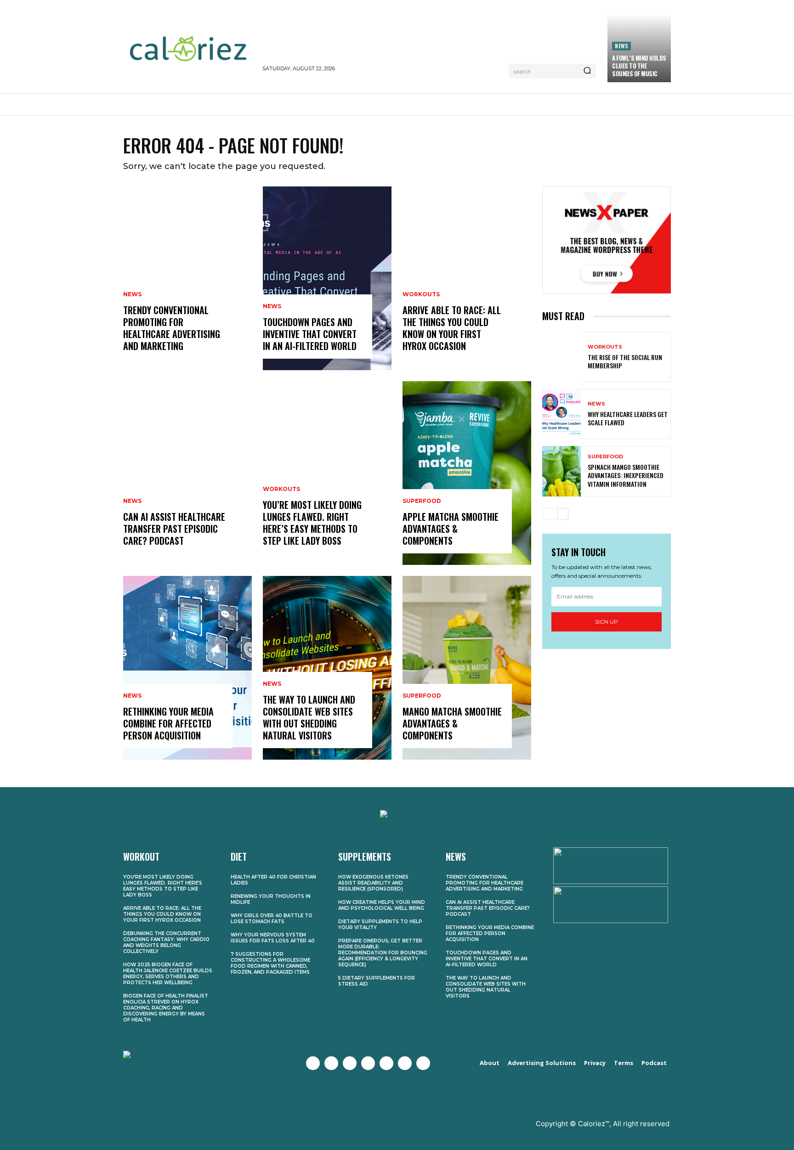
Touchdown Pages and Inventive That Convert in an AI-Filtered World (310, 334)
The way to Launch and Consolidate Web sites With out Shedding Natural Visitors (309, 717)
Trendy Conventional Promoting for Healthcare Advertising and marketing (171, 328)
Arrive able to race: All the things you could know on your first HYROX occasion (452, 328)
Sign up (606, 621)
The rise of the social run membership (625, 361)
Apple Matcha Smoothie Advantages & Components (451, 528)
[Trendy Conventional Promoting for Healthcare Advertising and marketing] (187, 278)
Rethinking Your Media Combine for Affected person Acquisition (168, 723)
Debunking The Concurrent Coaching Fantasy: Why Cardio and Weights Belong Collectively (166, 942)
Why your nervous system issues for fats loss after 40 (273, 938)
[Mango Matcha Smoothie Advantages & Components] (467, 668)
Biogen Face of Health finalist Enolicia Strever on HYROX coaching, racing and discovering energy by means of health (165, 1008)
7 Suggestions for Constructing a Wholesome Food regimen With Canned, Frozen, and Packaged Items (270, 963)
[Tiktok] (423, 1063)
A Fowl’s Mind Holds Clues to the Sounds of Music (639, 65)
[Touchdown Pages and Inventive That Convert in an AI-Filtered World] (327, 278)
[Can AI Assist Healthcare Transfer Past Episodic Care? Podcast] (187, 473)
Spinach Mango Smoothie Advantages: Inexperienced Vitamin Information (626, 475)
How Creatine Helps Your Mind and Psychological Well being (381, 905)
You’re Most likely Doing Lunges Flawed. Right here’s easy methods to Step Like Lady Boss (312, 522)
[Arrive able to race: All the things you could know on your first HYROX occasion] (467, 278)
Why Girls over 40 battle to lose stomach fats (271, 919)
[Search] (587, 71)
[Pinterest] (386, 1063)
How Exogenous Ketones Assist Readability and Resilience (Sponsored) (373, 883)
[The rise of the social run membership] (561, 357)
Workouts (281, 489)
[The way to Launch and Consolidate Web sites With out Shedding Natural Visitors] (327, 668)
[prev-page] (548, 514)
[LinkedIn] (405, 1063)
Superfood (422, 501)
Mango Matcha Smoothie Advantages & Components (452, 723)
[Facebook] (313, 1063)
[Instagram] (350, 1063)
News (621, 46)
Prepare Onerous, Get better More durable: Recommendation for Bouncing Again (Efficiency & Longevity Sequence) (382, 953)
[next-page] (562, 514)
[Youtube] (368, 1063)
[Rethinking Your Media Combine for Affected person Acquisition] (187, 668)
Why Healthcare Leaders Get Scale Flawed (628, 418)
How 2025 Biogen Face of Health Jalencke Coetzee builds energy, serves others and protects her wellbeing (167, 974)
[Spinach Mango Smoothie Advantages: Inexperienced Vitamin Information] (561, 471)
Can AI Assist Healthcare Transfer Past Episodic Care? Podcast (174, 528)
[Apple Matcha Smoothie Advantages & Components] (467, 473)
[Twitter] (331, 1063)
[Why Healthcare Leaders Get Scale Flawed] (561, 414)
